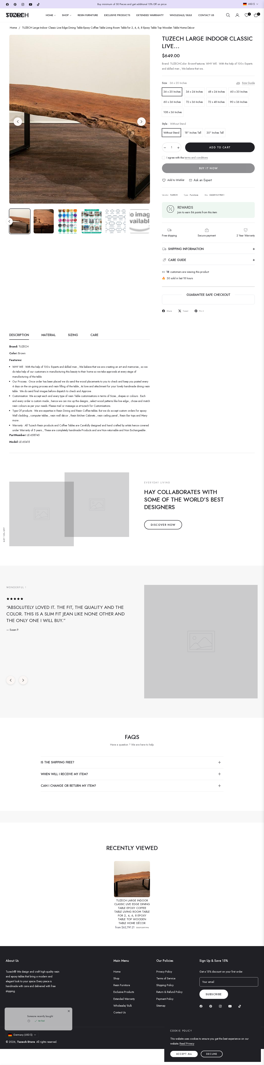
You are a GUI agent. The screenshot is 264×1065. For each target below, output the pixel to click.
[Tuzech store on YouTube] (230, 1006)
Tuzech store (26, 1042)
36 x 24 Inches (194, 92)
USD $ (251, 4)
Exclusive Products (123, 992)
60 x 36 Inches (172, 102)
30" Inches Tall (215, 133)
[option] (79, 119)
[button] (228, 15)
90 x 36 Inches (238, 102)
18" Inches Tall (193, 133)
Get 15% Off (4, 534)
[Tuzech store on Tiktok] (240, 1006)
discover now (163, 525)
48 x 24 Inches (216, 92)
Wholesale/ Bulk (122, 1006)
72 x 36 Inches (194, 102)
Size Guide (248, 83)
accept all (184, 1054)
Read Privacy (187, 1043)
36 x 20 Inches (172, 92)
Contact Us (119, 1012)
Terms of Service (165, 978)
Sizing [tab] (73, 335)
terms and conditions (196, 158)
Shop (116, 978)
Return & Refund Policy (169, 992)
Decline (211, 1054)
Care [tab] (94, 335)
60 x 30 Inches (238, 92)
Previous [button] (18, 121)
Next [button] (141, 121)
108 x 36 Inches (173, 112)
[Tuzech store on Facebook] (201, 1006)
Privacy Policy (164, 972)
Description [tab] (19, 335)
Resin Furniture (121, 985)
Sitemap (160, 1006)
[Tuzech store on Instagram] (221, 1006)
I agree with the (187, 158)
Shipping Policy (165, 985)
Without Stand (171, 133)
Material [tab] (48, 335)
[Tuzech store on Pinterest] (211, 1006)
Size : (174, 83)
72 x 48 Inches (216, 102)
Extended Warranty (124, 999)
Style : (174, 124)
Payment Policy (164, 999)
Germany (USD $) (22, 1035)
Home (13, 28)
